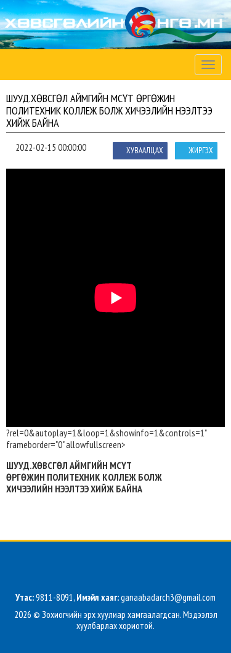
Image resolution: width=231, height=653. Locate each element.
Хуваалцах (144, 150)
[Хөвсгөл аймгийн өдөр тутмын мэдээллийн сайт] (115, 25)
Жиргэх (200, 150)
